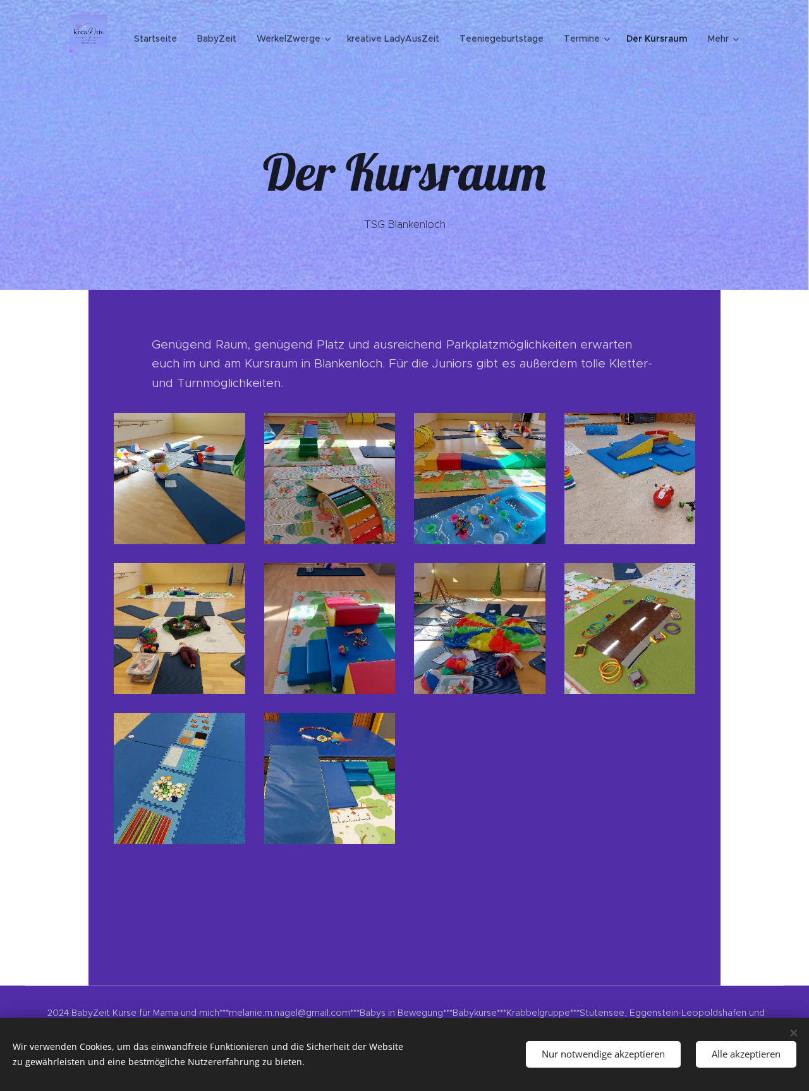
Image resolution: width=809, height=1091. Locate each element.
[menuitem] (159, 38)
